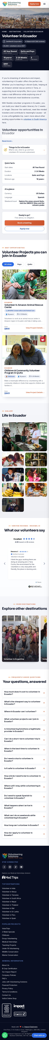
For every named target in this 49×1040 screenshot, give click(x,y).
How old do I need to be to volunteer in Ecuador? (22, 777)
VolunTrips (6, 928)
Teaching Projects (9, 945)
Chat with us (39, 1035)
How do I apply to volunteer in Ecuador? (18, 834)
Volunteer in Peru (8, 915)
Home (4, 31)
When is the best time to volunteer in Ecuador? (21, 749)
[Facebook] (4, 867)
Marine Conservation (10, 955)
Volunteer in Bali (8, 908)
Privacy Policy (7, 988)
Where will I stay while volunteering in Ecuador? (22, 787)
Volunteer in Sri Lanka (10, 912)
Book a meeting (24, 223)
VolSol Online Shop (9, 998)
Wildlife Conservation (10, 952)
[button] (5, 563)
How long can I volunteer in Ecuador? (21, 825)
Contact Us (6, 995)
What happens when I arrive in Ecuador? (18, 806)
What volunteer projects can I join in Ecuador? (21, 720)
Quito (29, 264)
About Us (5, 965)
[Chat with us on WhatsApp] (5, 1035)
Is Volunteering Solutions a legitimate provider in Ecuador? (22, 730)
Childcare (5, 935)
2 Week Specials (8, 932)
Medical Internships (9, 942)
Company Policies (9, 975)
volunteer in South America (35, 119)
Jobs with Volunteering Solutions (14, 982)
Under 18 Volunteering (10, 948)
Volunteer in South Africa (11, 898)
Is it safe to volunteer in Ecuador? (20, 768)
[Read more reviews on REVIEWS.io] (35, 587)
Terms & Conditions (9, 992)
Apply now (34, 4)
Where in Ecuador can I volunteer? (20, 711)
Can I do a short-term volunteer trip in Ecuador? (22, 740)
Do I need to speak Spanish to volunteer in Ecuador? (18, 796)
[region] (24, 564)
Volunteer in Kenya (9, 892)
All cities (8, 264)
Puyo (19, 264)
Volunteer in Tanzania (10, 895)
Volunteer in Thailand (10, 905)
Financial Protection (9, 985)
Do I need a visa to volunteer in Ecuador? (18, 759)
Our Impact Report (9, 972)
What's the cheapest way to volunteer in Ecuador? (22, 702)
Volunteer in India (8, 888)
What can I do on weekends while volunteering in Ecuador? (19, 816)
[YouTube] (21, 867)
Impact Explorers (30, 1027)
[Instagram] (10, 867)
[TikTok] (15, 867)
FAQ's (4, 978)
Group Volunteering (9, 938)
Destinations (15, 31)
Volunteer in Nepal (9, 902)
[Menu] (44, 3)
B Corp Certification (9, 968)
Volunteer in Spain (9, 918)
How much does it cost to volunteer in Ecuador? (22, 693)
